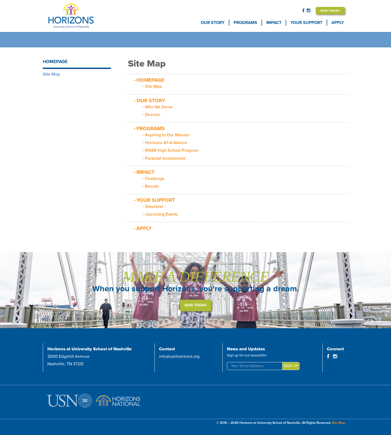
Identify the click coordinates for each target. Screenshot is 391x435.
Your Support (306, 22)
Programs (245, 22)
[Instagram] (308, 10)
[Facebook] (303, 10)
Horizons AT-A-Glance (166, 142)
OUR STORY (212, 22)
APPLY (337, 22)
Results (152, 186)
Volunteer (154, 206)
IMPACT (273, 22)
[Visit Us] (70, 402)
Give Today (196, 305)
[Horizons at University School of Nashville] (87, 16)
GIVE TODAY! (330, 11)
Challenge (154, 178)
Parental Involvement (165, 158)
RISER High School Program (171, 150)
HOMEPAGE (150, 80)
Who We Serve (159, 107)
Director (152, 114)
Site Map (153, 86)
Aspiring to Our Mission (167, 135)
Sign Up (291, 366)
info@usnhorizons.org (179, 356)
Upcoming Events (161, 214)
